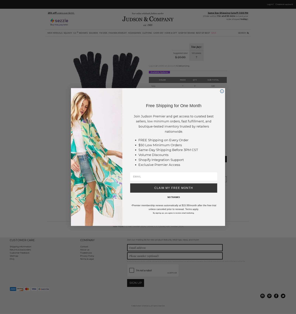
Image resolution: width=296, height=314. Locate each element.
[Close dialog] (222, 91)
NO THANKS (174, 197)
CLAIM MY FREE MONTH (173, 187)
